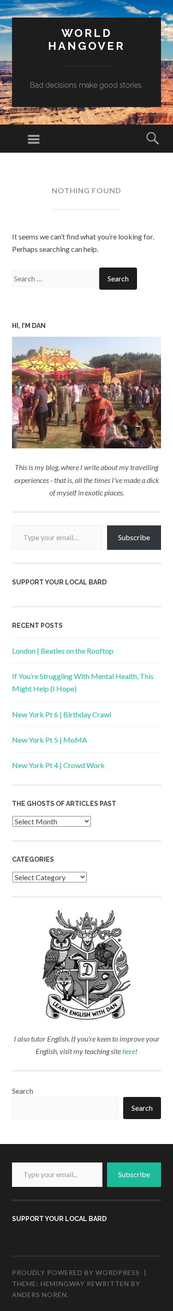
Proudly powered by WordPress (76, 1272)
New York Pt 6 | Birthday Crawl (61, 714)
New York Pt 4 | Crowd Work (58, 765)
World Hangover (86, 39)
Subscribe (134, 537)
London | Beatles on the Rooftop (62, 650)
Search (22, 1090)
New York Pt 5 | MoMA (49, 739)
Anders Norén (39, 1295)
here (128, 1051)
